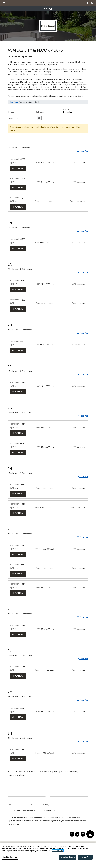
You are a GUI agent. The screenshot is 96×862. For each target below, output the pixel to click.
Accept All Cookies (68, 857)
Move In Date (14, 118)
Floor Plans (13, 102)
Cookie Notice (57, 851)
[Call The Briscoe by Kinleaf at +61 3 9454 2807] (92, 3)
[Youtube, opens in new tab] (50, 8)
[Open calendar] (39, 118)
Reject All (85, 857)
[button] (88, 3)
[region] (48, 852)
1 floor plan (67, 111)
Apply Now (19, 168)
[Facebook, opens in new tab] (45, 8)
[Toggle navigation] (4, 3)
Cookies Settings (10, 857)
